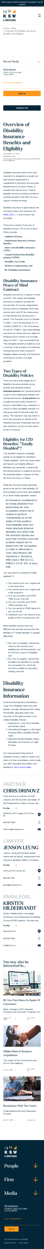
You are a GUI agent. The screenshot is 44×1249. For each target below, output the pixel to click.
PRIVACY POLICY (10, 1243)
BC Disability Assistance (17, 270)
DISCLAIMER (23, 1243)
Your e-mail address (12, 82)
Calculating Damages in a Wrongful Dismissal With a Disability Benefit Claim (24, 732)
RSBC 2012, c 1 (10, 214)
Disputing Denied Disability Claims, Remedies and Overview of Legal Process (24, 742)
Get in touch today (22, 767)
